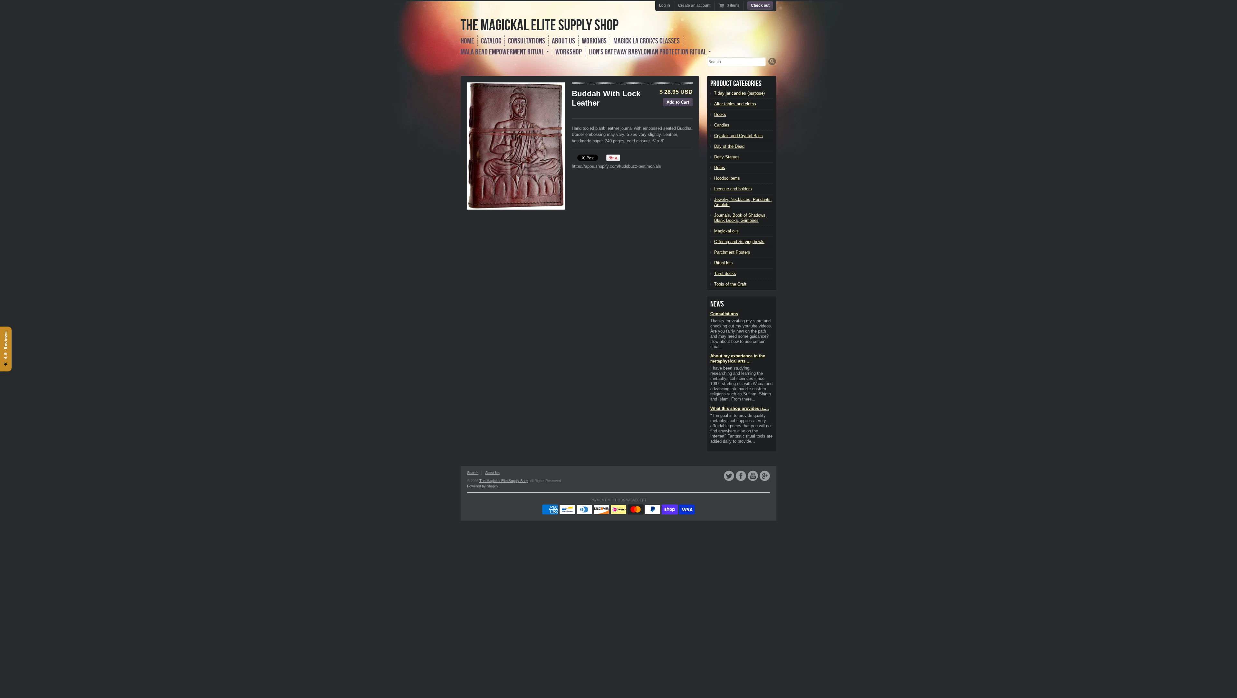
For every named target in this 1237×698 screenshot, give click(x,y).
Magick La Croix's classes (646, 41)
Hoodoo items (727, 178)
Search (472, 473)
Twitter (729, 476)
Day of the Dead (729, 146)
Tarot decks (725, 273)
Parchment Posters (732, 252)
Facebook (741, 476)
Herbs (719, 167)
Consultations (526, 41)
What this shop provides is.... (739, 408)
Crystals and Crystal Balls (738, 135)
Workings (594, 41)
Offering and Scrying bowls (739, 241)
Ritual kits (723, 262)
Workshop (568, 52)
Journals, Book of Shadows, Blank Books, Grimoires (740, 218)
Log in (664, 5)
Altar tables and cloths (735, 103)
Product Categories (736, 83)
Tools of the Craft (730, 284)
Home (467, 41)
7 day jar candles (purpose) (739, 93)
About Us (563, 41)
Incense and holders (733, 188)
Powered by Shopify (482, 486)
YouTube (753, 476)
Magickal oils (726, 231)
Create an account (694, 5)
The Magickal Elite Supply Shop (539, 24)
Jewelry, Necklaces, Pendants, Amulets (743, 202)
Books (720, 114)
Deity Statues (727, 157)
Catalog (491, 41)
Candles (721, 125)
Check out (760, 5)
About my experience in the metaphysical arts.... (737, 358)
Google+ (765, 476)
